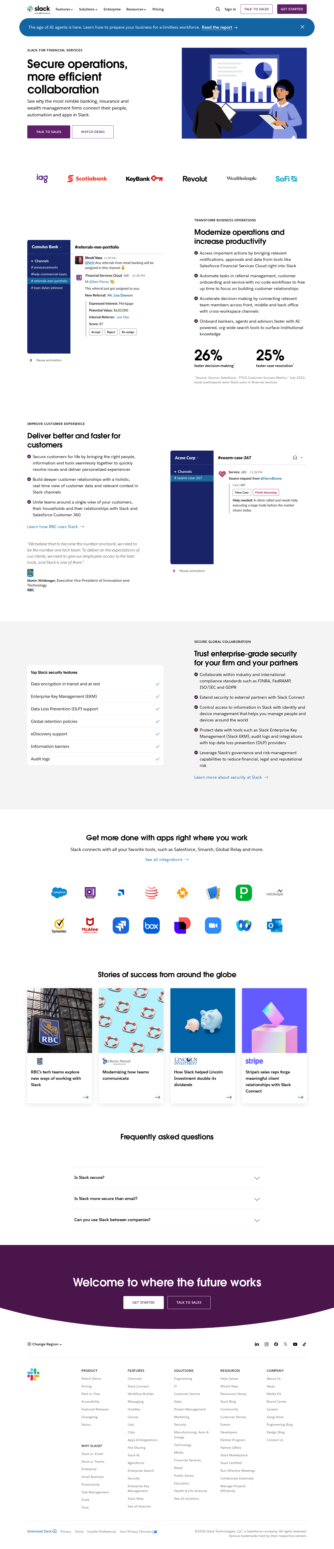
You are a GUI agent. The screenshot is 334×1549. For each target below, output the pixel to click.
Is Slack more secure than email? (105, 1198)
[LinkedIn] (257, 1344)
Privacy (65, 1531)
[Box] (151, 925)
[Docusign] (182, 925)
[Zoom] (213, 925)
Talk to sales (256, 9)
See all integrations (163, 859)
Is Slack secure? (89, 1177)
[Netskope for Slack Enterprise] (275, 893)
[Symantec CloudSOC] (59, 925)
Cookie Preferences (101, 1531)
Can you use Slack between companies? (112, 1219)
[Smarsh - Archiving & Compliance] (121, 893)
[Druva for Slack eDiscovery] (182, 893)
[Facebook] (276, 1344)
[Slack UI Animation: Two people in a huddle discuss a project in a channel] (238, 507)
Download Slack (39, 1531)
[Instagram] (266, 1344)
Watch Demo (93, 132)
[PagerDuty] (244, 893)
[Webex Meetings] (244, 925)
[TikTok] (305, 1344)
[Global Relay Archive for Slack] (151, 893)
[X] (286, 1344)
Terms (79, 1531)
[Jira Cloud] (121, 925)
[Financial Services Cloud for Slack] (90, 893)
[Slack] (38, 9)
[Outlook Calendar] (275, 925)
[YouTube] (295, 1344)
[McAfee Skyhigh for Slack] (90, 925)
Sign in (230, 9)
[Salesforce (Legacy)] (59, 893)
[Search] (218, 9)
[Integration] (213, 893)
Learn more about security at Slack (228, 777)
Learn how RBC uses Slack (52, 526)
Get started (292, 9)
